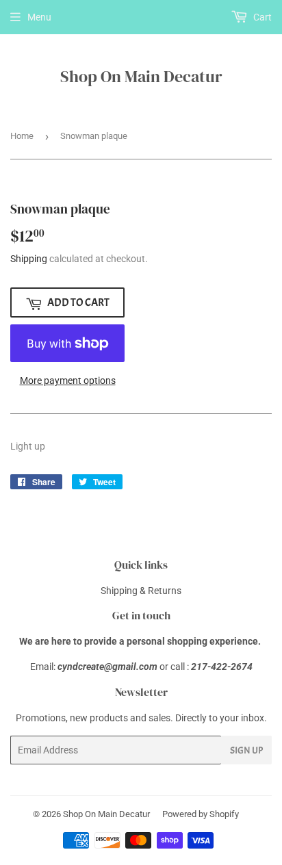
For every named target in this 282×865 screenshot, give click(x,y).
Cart (261, 17)
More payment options (68, 380)
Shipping (28, 258)
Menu (39, 17)
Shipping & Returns (141, 590)
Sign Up (246, 750)
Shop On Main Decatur (141, 76)
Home (22, 136)
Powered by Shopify (200, 814)
